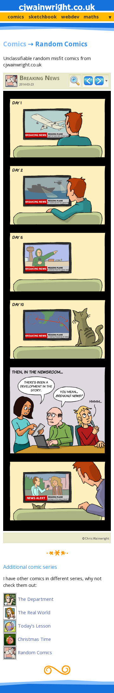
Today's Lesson (33, 625)
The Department (35, 599)
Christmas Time (33, 639)
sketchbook (42, 16)
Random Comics (34, 652)
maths (91, 16)
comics (16, 16)
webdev (70, 16)
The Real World (33, 612)
